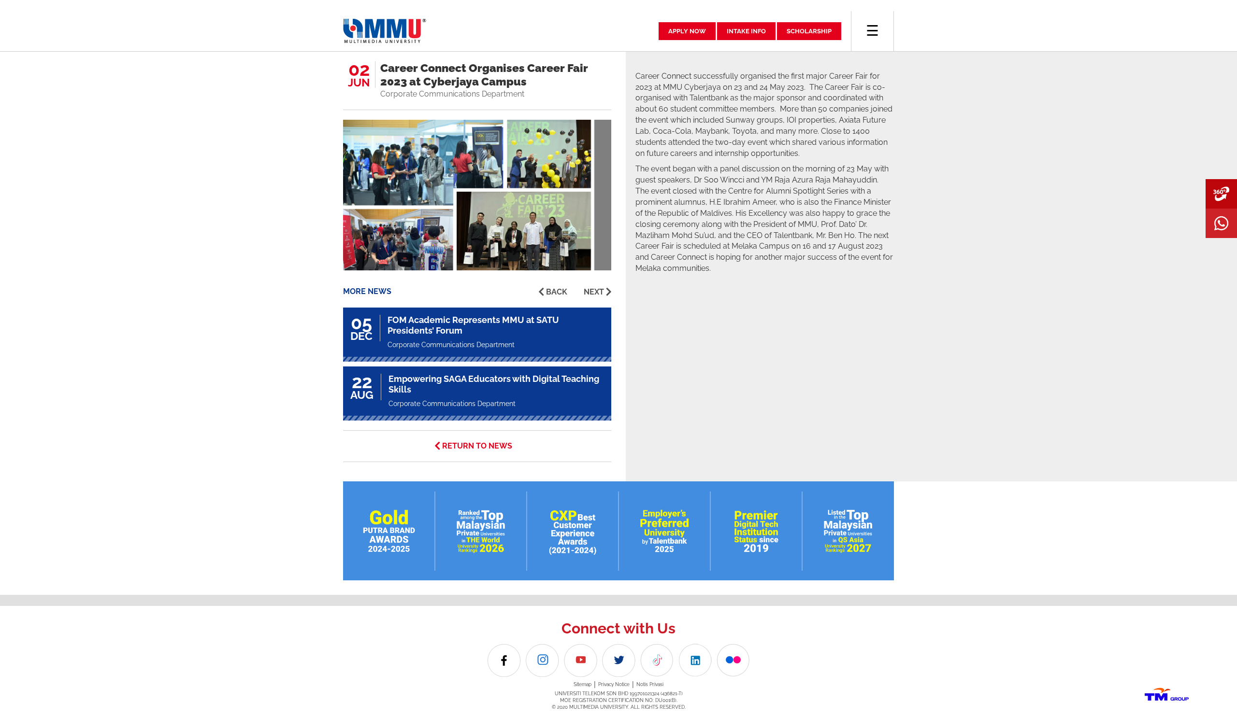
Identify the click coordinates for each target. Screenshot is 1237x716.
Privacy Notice (614, 684)
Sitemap (582, 684)
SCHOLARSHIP (809, 31)
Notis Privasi (649, 684)
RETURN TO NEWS (477, 445)
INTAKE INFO (746, 31)
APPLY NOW (687, 31)
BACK (556, 291)
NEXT (594, 291)
